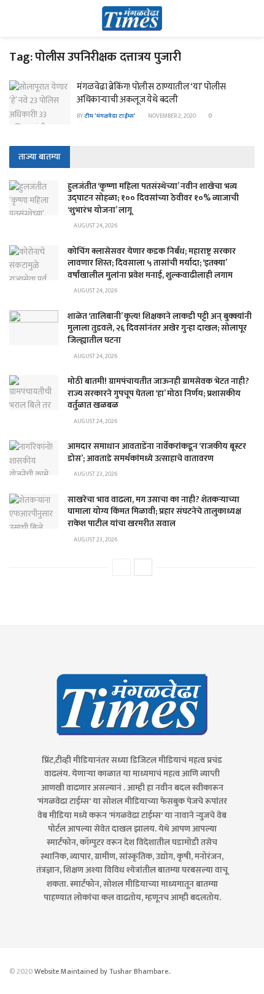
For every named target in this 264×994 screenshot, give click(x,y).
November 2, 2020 (171, 116)
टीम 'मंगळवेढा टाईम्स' (110, 116)
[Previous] (121, 567)
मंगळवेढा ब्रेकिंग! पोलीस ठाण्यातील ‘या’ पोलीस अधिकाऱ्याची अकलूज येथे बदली (151, 93)
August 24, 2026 (94, 226)
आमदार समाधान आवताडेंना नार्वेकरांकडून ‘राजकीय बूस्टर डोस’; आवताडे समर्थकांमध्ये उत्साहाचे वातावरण (157, 452)
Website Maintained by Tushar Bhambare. (101, 971)
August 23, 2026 (94, 474)
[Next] (143, 567)
